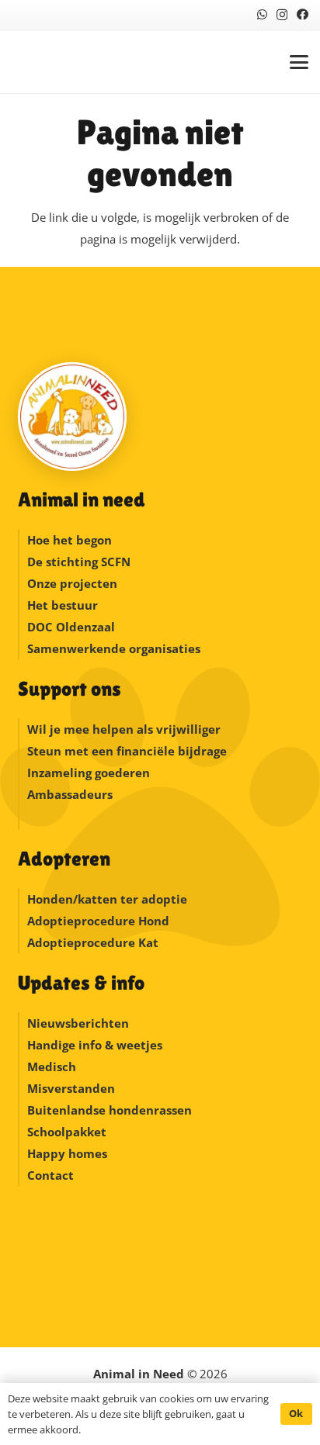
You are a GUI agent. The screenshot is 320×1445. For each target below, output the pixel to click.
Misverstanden (71, 1088)
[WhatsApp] (262, 14)
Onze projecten (72, 583)
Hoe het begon (69, 540)
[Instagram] (282, 15)
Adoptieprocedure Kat (92, 942)
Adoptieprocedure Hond (98, 920)
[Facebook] (302, 14)
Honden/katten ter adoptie (107, 899)
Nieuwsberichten (78, 1023)
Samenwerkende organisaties (113, 648)
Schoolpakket (66, 1131)
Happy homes (67, 1153)
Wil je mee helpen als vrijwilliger (124, 729)
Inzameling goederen (90, 772)
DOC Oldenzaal (71, 626)
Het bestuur (62, 605)
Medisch (51, 1066)
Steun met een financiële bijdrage (127, 751)
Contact (50, 1175)
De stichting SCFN (78, 561)
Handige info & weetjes (94, 1045)
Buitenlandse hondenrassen (109, 1110)
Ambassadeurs (70, 794)
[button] (299, 62)
